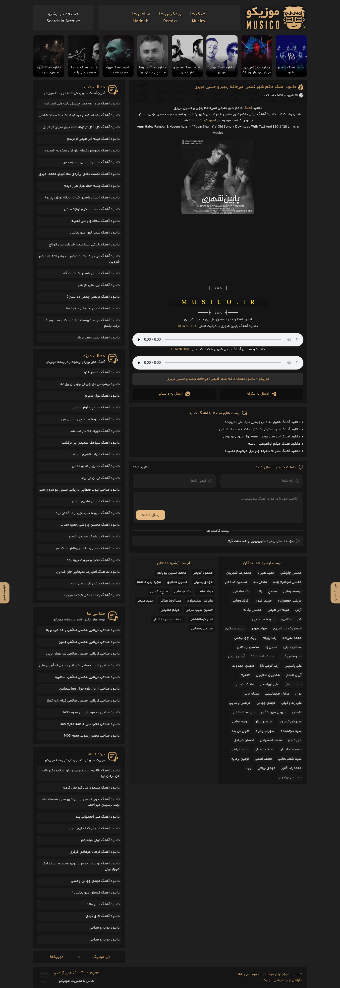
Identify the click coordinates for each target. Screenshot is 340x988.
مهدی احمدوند (243, 666)
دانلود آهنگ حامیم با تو (102, 372)
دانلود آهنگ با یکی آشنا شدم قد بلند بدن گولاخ (84, 244)
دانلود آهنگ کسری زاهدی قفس (96, 466)
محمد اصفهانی (271, 740)
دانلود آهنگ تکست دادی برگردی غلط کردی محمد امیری (79, 174)
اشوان (297, 712)
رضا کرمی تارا (269, 666)
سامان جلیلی (292, 647)
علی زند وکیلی (291, 703)
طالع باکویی (159, 591)
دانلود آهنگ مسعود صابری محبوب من (91, 162)
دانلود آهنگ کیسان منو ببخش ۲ (95, 892)
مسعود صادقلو (236, 582)
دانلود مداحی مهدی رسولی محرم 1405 (92, 736)
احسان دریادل (243, 740)
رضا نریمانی (182, 591)
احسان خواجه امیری (287, 628)
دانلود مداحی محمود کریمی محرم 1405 (91, 712)
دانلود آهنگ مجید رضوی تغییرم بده (93, 560)
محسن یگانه (252, 610)
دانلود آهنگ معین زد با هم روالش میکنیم (88, 548)
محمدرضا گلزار (292, 768)
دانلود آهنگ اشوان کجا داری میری (94, 828)
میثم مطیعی (170, 610)
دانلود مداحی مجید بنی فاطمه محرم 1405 (89, 724)
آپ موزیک (101, 957)
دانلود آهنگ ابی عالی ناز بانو (99, 285)
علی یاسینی (293, 666)
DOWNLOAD (187, 326)
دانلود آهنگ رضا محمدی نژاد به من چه (91, 595)
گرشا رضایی (240, 601)
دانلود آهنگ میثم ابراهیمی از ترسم (273, 444)
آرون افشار (294, 675)
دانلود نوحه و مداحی (104, 928)
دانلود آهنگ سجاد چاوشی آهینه (95, 221)
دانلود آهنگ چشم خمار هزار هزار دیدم (92, 186)
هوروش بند (240, 731)
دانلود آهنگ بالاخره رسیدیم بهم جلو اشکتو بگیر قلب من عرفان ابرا (81, 773)
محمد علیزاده (292, 638)
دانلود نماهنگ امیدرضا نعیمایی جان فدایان (88, 572)
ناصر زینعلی (293, 684)
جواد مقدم (205, 591)
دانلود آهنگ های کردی (102, 916)
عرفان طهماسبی (277, 694)
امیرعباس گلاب (291, 656)
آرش (298, 610)
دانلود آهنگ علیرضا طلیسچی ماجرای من (90, 419)
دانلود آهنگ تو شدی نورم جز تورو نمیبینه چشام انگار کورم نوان (80, 866)
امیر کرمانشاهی (201, 619)
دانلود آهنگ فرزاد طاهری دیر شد (95, 454)
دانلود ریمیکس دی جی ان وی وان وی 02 (90, 384)
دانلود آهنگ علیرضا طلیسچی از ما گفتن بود (88, 513)
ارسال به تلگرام (258, 394)
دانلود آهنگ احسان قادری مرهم (96, 501)
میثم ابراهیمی (278, 610)
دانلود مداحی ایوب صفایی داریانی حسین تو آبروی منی (79, 490)
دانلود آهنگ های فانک (102, 904)
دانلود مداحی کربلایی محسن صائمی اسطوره (87, 677)
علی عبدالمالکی (244, 712)
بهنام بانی (251, 694)
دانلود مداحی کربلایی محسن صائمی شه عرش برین (83, 654)
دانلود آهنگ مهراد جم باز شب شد (95, 431)
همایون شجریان (268, 675)
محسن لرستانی (248, 647)
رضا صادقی (241, 591)
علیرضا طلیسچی (263, 619)
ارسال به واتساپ (170, 394)
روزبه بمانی (240, 721)
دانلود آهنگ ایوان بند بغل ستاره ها (93, 308)
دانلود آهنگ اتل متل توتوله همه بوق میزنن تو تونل (261, 436)
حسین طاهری (177, 582)
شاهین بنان (263, 721)
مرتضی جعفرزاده (290, 601)
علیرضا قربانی (244, 684)
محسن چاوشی (291, 573)
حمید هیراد (266, 573)
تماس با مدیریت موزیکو (77, 981)
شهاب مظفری (291, 619)
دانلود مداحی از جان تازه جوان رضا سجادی (89, 689)
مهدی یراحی (266, 768)
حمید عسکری (234, 628)
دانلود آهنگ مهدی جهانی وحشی (95, 881)
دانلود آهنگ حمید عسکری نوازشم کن (92, 209)
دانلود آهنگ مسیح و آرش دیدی (96, 407)
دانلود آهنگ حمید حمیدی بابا (98, 337)
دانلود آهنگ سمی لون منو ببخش (95, 232)
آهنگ (247, 108)
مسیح (272, 591)
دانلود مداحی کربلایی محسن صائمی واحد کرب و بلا (83, 630)
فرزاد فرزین (258, 628)
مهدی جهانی (265, 703)
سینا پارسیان (264, 749)
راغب (258, 591)
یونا (248, 768)
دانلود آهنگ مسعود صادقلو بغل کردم (91, 788)
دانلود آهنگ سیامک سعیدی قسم (94, 536)
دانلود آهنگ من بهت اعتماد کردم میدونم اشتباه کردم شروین (79, 259)
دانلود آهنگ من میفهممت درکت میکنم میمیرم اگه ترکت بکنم (82, 323)
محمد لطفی (263, 759)
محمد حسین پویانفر (171, 573)
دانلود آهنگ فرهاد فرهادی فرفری (95, 852)
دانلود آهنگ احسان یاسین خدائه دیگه (91, 273)
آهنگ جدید (266, 95)
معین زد (271, 647)
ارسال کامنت (151, 515)
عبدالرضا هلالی (170, 601)
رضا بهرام (269, 638)
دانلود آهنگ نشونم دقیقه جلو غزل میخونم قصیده (262, 451)
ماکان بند (260, 582)
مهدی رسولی (203, 582)
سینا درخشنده (291, 731)
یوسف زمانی (292, 591)
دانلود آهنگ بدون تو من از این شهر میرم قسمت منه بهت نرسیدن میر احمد (81, 802)
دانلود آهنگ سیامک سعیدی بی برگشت (91, 443)
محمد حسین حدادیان (168, 619)
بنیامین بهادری (290, 777)
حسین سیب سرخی (199, 610)
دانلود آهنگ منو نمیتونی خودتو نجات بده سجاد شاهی (259, 429)
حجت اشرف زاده (262, 656)
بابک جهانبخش (245, 638)
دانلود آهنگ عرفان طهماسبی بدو (95, 583)
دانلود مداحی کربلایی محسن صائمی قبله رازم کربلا (83, 701)
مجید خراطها (239, 749)
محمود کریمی (202, 573)
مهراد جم (295, 740)
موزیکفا (57, 957)
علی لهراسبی (269, 684)
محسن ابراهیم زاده (287, 582)
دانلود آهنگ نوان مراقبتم (100, 840)
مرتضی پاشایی (239, 703)
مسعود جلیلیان (291, 749)
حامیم (245, 675)
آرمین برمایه (240, 759)
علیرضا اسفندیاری (200, 601)
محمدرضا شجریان (239, 573)
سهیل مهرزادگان (273, 712)
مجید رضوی (263, 601)
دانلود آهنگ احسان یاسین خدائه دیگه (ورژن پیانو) (82, 197)
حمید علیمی (145, 601)
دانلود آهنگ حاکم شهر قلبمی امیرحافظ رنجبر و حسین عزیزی (245, 87)
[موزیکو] (276, 17)
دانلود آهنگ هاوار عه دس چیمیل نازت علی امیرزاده (262, 422)
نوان (298, 694)
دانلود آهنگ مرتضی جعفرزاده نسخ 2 (93, 297)
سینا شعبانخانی (290, 759)
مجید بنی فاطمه (149, 582)
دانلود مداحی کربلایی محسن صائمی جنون (89, 642)
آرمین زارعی (236, 656)
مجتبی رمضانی (202, 628)
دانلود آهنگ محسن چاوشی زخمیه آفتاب (90, 525)
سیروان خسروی (290, 721)
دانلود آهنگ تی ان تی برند (100, 478)
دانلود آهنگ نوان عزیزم (102, 396)
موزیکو (209, 120)
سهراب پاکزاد (265, 731)
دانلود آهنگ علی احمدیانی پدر (98, 817)
